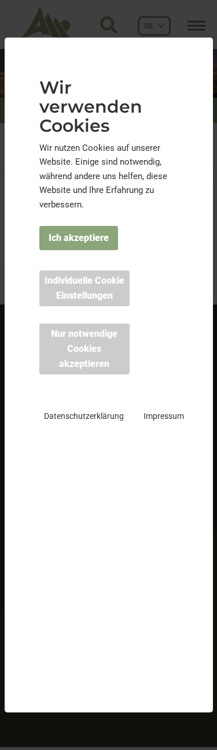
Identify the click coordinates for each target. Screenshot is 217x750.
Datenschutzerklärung (84, 416)
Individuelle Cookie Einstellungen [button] (84, 288)
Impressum (164, 416)
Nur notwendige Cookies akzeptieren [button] (84, 348)
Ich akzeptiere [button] (79, 237)
